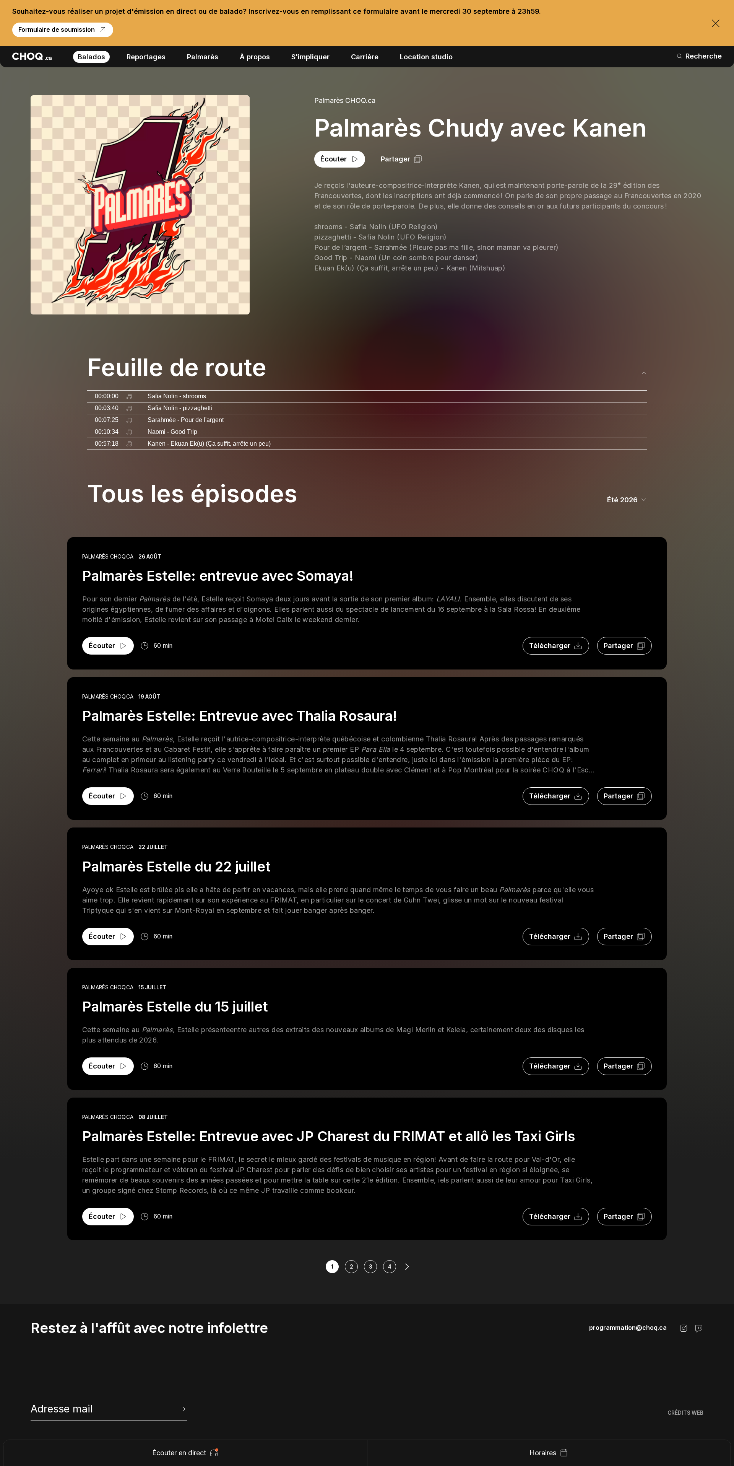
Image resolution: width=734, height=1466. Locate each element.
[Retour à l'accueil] (32, 56)
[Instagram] (683, 1328)
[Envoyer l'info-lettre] (183, 1409)
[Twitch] (698, 1328)
